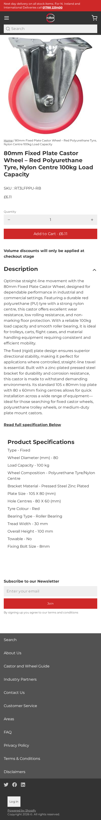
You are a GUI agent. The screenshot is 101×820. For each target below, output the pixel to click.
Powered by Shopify (22, 810)
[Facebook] (14, 784)
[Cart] (92, 18)
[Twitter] (6, 784)
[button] (50, 234)
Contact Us (14, 692)
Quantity (10, 211)
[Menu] (8, 18)
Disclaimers (14, 772)
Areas (9, 719)
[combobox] (50, 29)
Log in (14, 801)
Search (10, 640)
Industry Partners (20, 679)
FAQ (8, 732)
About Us (12, 653)
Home (8, 140)
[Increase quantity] (92, 220)
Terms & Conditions (22, 758)
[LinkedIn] (23, 784)
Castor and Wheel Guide (27, 666)
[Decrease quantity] (9, 220)
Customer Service (20, 706)
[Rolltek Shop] (50, 18)
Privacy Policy (16, 745)
